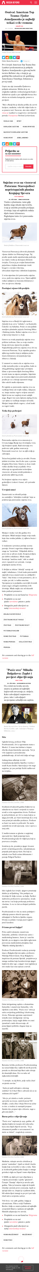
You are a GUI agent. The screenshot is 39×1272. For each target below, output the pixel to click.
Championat (13, 116)
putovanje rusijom (11, 631)
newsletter (13, 602)
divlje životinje (25, 642)
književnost (27, 1234)
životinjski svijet (22, 625)
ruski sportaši (29, 127)
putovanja (24, 636)
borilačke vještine (11, 127)
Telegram (26, 61)
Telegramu (32, 595)
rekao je (5, 113)
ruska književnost (11, 1234)
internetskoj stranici (17, 608)
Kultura (19, 680)
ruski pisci (8, 1240)
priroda (7, 647)
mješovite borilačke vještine (16, 132)
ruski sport (8, 138)
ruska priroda (9, 642)
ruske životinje (10, 636)
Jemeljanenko (22, 138)
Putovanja (19, 196)
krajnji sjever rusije (12, 614)
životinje (7, 625)
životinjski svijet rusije (14, 620)
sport (19, 121)
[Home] (3, 2)
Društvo (19, 26)
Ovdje (13, 1267)
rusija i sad (8, 121)
